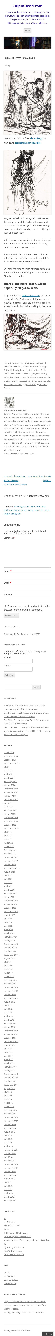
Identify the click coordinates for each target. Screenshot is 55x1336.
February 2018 (10, 1023)
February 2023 (10, 810)
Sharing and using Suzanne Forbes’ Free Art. (23, 1312)
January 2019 (9, 983)
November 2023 (11, 792)
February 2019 (10, 980)
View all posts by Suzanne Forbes (20, 453)
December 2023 (11, 788)
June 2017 (8, 1052)
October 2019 (10, 951)
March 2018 (9, 1019)
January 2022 (9, 853)
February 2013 (10, 1200)
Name (8, 571)
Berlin (32, 362)
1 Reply (7, 65)
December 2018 (11, 987)
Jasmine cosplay (28, 373)
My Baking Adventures (14, 1247)
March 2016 (9, 1106)
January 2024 (9, 785)
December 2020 (11, 900)
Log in (6, 1272)
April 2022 (8, 843)
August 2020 (9, 915)
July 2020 (8, 918)
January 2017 (9, 1070)
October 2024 (10, 759)
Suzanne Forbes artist (17, 381)
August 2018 (9, 1001)
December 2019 (11, 944)
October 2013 (10, 1171)
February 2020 (10, 936)
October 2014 (10, 1153)
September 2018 (11, 998)
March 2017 (9, 1063)
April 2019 (8, 973)
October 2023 (10, 796)
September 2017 (11, 1041)
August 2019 (9, 958)
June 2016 (8, 1095)
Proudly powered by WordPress (17, 1330)
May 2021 (8, 882)
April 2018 (8, 1016)
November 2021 (11, 861)
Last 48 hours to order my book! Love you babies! (26, 727)
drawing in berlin (20, 370)
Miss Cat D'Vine (29, 377)
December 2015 (11, 1117)
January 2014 (9, 1160)
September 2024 (11, 763)
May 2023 (8, 806)
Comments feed (11, 1280)
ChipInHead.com (28, 6)
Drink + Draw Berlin (37, 370)
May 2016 (8, 1099)
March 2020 (9, 933)
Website (8, 594)
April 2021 (8, 886)
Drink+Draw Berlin (28, 143)
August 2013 (9, 1178)
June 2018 (8, 1009)
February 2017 (10, 1066)
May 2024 (8, 770)
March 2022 (9, 846)
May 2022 (8, 839)
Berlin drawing (39, 366)
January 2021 (9, 897)
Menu (27, 30)
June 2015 (8, 1139)
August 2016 (9, 1088)
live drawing (15, 377)
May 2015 (8, 1142)
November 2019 (11, 947)
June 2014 (8, 1157)
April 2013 (8, 1193)
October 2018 (10, 994)
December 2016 (11, 1074)
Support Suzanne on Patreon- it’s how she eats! (25, 1301)
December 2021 (11, 857)
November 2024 (11, 756)
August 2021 (9, 871)
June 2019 (8, 965)
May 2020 (8, 926)
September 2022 (11, 828)
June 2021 (8, 879)
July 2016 (8, 1092)
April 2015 (8, 1146)
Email (7, 582)
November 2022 (11, 821)
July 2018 (8, 1005)
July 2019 (8, 962)
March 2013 (9, 1196)
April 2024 (8, 774)
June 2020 (8, 922)
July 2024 (8, 767)
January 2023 (9, 814)
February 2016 (10, 1110)
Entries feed (9, 1276)
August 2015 (9, 1131)
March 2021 (9, 889)
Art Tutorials (9, 1222)
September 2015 (11, 1128)
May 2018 (8, 1012)
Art (27, 362)
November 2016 (11, 1077)
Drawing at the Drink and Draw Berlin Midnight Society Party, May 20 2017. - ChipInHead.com (26, 510)
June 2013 (8, 1186)
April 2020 (8, 929)
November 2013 (11, 1168)
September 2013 (11, 1175)
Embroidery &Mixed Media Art (17, 1236)
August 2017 (9, 1045)
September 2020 (11, 911)
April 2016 (8, 1103)
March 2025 (9, 752)
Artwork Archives (11, 1225)
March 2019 (9, 976)
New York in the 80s (13, 1251)
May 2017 (8, 1056)
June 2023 (8, 803)
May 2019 (8, 969)
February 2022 (10, 850)
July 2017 (8, 1048)
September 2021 (11, 868)
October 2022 (10, 824)
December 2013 (11, 1164)
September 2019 (11, 954)
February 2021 (10, 893)
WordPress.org (10, 1283)
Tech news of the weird (14, 1254)
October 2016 (10, 1081)
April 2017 (8, 1059)
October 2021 (10, 864)
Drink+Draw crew (31, 295)
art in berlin (27, 366)
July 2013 (8, 1182)
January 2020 (9, 940)
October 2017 (10, 1038)
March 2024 (9, 777)
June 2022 (8, 835)
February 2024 (10, 781)
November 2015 (11, 1121)
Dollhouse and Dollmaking (16, 1233)
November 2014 (11, 1149)
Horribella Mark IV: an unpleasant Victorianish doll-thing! (15, 480)
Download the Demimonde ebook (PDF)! (22, 634)
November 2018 (11, 991)
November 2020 (11, 904)
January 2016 (9, 1113)
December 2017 (11, 1030)
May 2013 (8, 1189)
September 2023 (11, 799)
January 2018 (9, 1027)
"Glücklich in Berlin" (12, 366)
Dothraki (8, 370)
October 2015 (10, 1124)
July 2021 (8, 875)
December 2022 (11, 817)
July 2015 (8, 1135)
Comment (9, 537)
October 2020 (10, 908)
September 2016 (11, 1084)
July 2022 (8, 832)
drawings (36, 138)
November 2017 (11, 1034)
